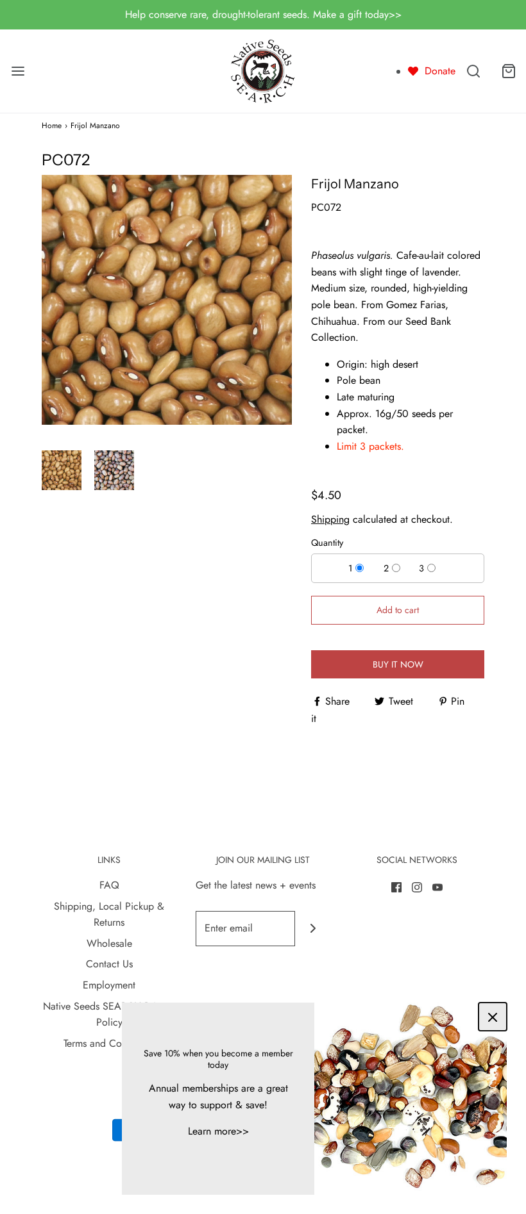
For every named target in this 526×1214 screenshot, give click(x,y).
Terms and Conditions (109, 1043)
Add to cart (398, 609)
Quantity (327, 542)
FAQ (109, 885)
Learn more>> (218, 1131)
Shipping (330, 519)
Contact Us (109, 963)
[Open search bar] (473, 70)
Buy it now (398, 664)
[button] (61, 470)
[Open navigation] (17, 70)
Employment (109, 985)
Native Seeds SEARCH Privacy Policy (109, 1014)
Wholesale (109, 943)
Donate (440, 70)
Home (52, 125)
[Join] (312, 928)
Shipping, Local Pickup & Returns (109, 914)
